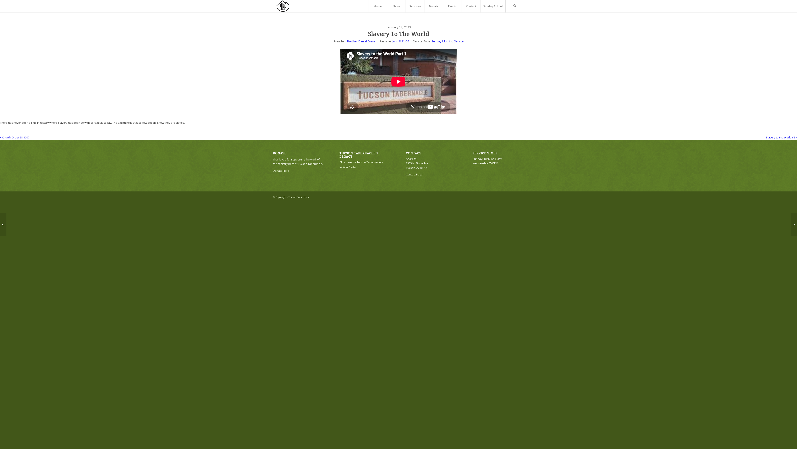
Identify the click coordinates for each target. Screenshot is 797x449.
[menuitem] (377, 6)
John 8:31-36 (400, 41)
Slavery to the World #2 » (781, 137)
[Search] (514, 6)
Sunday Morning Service (448, 41)
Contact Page (414, 174)
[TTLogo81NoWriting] (283, 6)
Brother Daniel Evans (361, 41)
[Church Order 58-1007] (3, 224)
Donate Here (281, 171)
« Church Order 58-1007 (14, 137)
